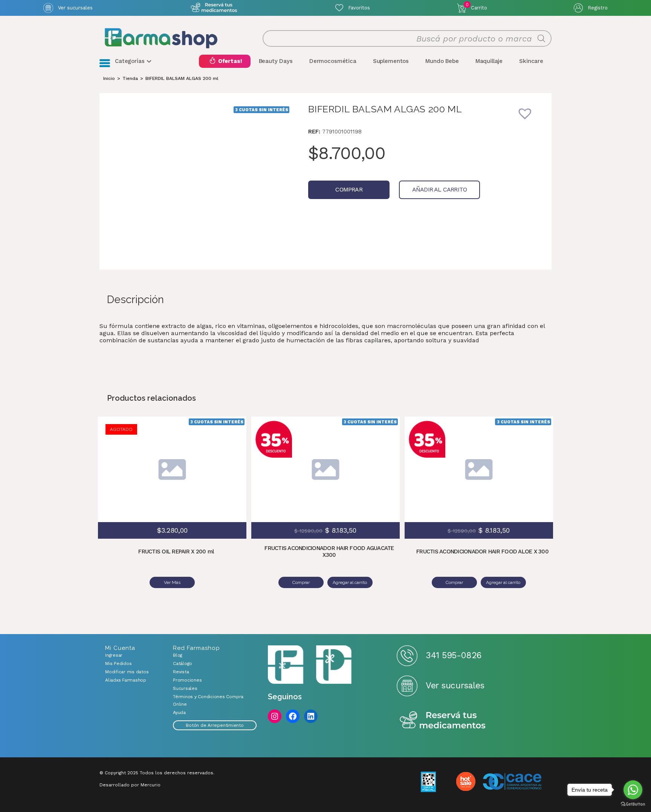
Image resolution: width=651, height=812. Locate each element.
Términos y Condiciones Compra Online (208, 700)
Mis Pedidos (118, 663)
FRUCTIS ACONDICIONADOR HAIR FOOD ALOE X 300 (482, 551)
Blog (177, 655)
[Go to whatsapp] (632, 789)
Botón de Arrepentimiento (214, 725)
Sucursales (185, 688)
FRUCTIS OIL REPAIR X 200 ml (176, 551)
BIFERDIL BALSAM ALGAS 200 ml (182, 78)
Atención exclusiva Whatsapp (214, 7)
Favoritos (359, 8)
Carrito (476, 6)
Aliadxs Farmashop (125, 680)
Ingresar (113, 655)
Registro (598, 8)
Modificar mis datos (126, 671)
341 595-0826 (453, 655)
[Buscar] (541, 38)
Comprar (348, 189)
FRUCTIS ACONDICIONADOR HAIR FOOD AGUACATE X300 (329, 551)
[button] (530, 118)
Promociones (187, 680)
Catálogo (182, 663)
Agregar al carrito (380, 458)
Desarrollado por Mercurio (129, 784)
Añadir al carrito (439, 189)
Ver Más (172, 582)
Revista (181, 671)
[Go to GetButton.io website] (633, 804)
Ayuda (179, 712)
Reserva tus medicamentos (442, 720)
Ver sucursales (75, 8)
